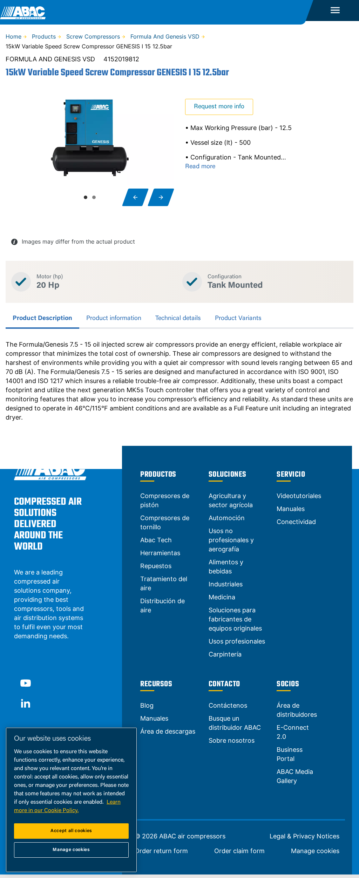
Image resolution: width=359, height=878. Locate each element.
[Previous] (135, 197)
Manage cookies (315, 851)
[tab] (85, 197)
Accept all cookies (71, 831)
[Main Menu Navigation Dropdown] (335, 10)
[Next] (161, 197)
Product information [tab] (113, 318)
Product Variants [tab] (238, 318)
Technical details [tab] (178, 318)
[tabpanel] (179, 381)
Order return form (161, 851)
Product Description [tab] (42, 318)
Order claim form (239, 851)
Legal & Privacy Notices (304, 836)
